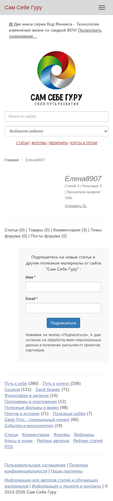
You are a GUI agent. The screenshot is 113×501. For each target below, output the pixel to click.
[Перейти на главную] (56, 78)
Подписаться (63, 322)
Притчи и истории (22, 413)
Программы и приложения (31, 401)
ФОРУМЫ (39, 143)
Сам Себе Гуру (23, 8)
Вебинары (84, 434)
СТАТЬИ (22, 143)
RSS (9, 446)
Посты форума (45, 235)
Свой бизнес (48, 389)
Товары (35, 229)
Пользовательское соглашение (35, 464)
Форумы (62, 434)
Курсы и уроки (19, 440)
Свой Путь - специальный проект (37, 419)
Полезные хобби (69, 413)
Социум (12, 389)
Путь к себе (16, 383)
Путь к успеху (56, 383)
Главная (12, 160)
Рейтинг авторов (53, 440)
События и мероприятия (29, 425)
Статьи (11, 229)
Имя (29, 277)
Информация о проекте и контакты (66, 486)
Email (30, 299)
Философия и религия (27, 395)
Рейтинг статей (88, 440)
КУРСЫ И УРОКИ (84, 143)
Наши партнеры (67, 471)
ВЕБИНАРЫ (58, 143)
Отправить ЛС (76, 206)
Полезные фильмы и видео (32, 407)
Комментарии (66, 229)
